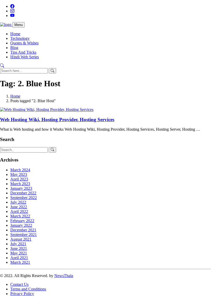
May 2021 (18, 253)
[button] (2, 65)
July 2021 (18, 244)
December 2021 (23, 230)
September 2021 (23, 234)
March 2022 (20, 216)
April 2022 (19, 211)
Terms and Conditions (28, 289)
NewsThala (63, 275)
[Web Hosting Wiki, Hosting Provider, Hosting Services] (46, 109)
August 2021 (20, 239)
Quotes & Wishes (24, 43)
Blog (14, 47)
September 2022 (23, 197)
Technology (20, 38)
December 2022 (23, 193)
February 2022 (22, 221)
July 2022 (18, 202)
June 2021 (18, 248)
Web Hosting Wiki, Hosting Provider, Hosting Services (57, 119)
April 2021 (19, 257)
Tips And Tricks (23, 52)
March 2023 (20, 184)
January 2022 (21, 225)
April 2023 (19, 179)
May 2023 (18, 174)
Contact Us (19, 284)
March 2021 (20, 262)
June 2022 (18, 207)
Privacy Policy (22, 293)
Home (15, 34)
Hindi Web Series (24, 57)
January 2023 (21, 188)
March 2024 (20, 170)
